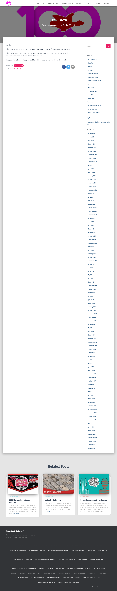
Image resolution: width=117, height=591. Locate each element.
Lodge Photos (52, 555)
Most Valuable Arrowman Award (45, 559)
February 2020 (92, 307)
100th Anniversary (93, 59)
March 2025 (91, 172)
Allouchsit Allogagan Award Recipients (24, 568)
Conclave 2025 (40, 555)
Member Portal (92, 88)
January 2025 (92, 179)
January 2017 (92, 406)
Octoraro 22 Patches (49, 573)
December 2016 (92, 409)
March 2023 (91, 229)
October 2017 (92, 381)
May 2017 (90, 391)
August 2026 (91, 133)
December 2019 (92, 314)
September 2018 (92, 352)
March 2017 (91, 398)
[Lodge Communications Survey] (94, 483)
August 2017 (91, 388)
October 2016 (92, 416)
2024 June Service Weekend (37, 550)
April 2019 (91, 331)
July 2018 (90, 360)
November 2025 (92, 154)
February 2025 (92, 176)
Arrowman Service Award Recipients (62, 564)
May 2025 (90, 165)
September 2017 (92, 384)
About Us (98, 3)
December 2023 (92, 207)
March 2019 (91, 335)
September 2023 (92, 215)
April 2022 (91, 250)
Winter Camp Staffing (94, 112)
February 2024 (92, 204)
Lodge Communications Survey (93, 500)
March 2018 (91, 370)
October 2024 (92, 186)
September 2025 (92, 161)
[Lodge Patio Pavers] (58, 483)
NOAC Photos (63, 555)
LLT (57, 3)
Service (12, 68)
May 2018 (90, 363)
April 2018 (91, 367)
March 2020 (91, 303)
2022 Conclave (17, 555)
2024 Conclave (29, 555)
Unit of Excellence (93, 109)
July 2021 (90, 268)
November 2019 (92, 317)
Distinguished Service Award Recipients (79, 568)
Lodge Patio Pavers (53, 500)
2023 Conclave (102, 550)
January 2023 (92, 236)
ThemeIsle (108, 587)
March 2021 (91, 282)
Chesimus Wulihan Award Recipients (68, 582)
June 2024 (91, 193)
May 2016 (90, 423)
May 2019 (90, 328)
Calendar (51, 3)
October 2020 (92, 289)
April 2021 (91, 278)
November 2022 (92, 239)
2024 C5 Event (91, 550)
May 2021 (90, 275)
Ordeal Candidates (67, 3)
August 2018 (91, 356)
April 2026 (91, 140)
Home (37, 3)
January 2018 (92, 374)
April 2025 (91, 169)
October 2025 (92, 158)
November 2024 (92, 183)
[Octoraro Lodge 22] (8, 3)
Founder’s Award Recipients (91, 577)
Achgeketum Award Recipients (94, 564)
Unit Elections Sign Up (94, 105)
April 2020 (91, 299)
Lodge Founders (99, 555)
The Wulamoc (92, 98)
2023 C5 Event (64, 546)
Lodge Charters (82, 559)
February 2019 (92, 338)
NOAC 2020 (29, 559)
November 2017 (92, 377)
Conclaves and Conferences (66, 559)
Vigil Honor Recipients (37, 577)
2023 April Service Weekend (79, 546)
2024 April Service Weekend (18, 550)
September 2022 (92, 243)
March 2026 (91, 144)
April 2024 (91, 200)
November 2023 (92, 211)
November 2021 (92, 261)
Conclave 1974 (60, 568)
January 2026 (92, 151)
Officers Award (18, 559)
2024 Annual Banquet (78, 550)
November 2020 (92, 285)
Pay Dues (106, 3)
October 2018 (92, 349)
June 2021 (91, 271)
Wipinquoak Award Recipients (71, 577)
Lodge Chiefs (31, 573)
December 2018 (92, 342)
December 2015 (92, 437)
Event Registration (93, 77)
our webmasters (32, 535)
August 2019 (91, 324)
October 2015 (92, 441)
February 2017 (92, 402)
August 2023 (91, 218)
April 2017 (91, 395)
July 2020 (90, 296)
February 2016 (92, 434)
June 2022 (91, 246)
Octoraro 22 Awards (64, 573)
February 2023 (92, 232)
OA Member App (92, 91)
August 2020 (91, 292)
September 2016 (92, 420)
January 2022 (92, 257)
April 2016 (91, 427)
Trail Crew (18, 68)
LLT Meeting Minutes (20, 564)
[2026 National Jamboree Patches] (23, 483)
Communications (93, 73)
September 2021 (92, 264)
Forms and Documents (94, 80)
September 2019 (92, 321)
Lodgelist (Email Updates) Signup (38, 564)
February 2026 (92, 147)
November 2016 (92, 413)
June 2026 (91, 137)
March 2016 (91, 430)
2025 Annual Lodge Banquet (49, 546)
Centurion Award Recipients (46, 582)
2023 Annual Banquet (96, 546)
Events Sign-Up (80, 3)
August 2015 (91, 448)
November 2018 (92, 345)
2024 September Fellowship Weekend (58, 550)
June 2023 (91, 222)
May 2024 (90, 197)
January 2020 (92, 310)
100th (43, 3)
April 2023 (91, 225)
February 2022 (92, 253)
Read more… (16, 513)
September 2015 (92, 444)
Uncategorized (19, 65)
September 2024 (92, 190)
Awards (89, 3)
